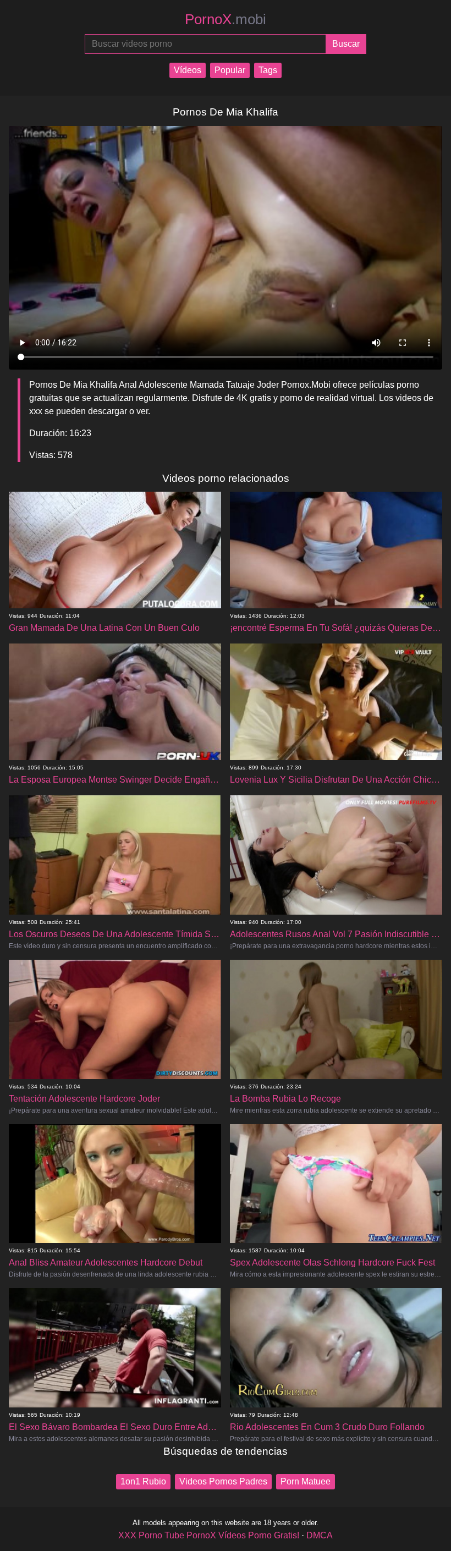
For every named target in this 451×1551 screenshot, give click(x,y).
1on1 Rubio (143, 1481)
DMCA (319, 1535)
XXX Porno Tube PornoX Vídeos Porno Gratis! (208, 1535)
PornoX (225, 19)
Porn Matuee (305, 1481)
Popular (230, 70)
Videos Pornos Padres (223, 1481)
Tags (267, 70)
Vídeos (187, 70)
